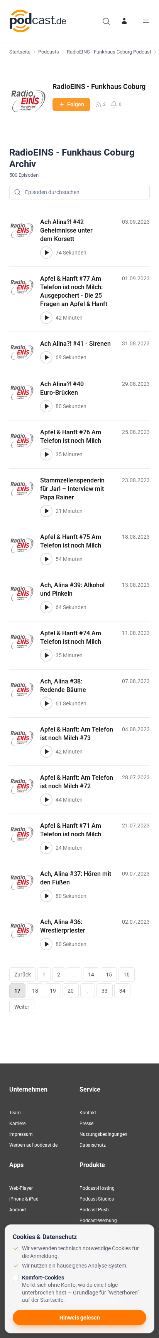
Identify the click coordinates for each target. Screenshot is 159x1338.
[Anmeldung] (124, 21)
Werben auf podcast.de (33, 1145)
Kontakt (88, 1112)
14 (91, 974)
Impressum (21, 1134)
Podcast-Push (94, 1209)
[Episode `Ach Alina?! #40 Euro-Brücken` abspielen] (46, 406)
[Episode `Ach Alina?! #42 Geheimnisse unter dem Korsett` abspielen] (46, 252)
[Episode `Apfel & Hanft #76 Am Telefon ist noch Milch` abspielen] (46, 454)
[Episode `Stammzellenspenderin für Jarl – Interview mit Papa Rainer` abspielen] (46, 511)
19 (53, 991)
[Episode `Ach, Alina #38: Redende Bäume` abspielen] (46, 703)
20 (71, 991)
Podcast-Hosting (97, 1188)
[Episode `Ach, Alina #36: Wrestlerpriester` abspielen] (46, 944)
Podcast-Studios (97, 1199)
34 (122, 991)
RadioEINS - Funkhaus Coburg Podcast (109, 52)
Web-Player (21, 1188)
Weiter (21, 1007)
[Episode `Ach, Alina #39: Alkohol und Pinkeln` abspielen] (46, 607)
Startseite (19, 52)
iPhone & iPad (24, 1199)
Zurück (22, 974)
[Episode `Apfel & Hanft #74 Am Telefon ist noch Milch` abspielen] (46, 655)
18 (35, 991)
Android (17, 1209)
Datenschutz (93, 1145)
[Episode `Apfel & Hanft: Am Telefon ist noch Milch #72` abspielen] (46, 800)
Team (15, 1112)
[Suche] (106, 21)
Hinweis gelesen (79, 1318)
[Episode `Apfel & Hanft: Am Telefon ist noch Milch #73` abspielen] (46, 751)
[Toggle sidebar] (146, 21)
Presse (86, 1123)
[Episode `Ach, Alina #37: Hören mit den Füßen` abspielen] (46, 896)
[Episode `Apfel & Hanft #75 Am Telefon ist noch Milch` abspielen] (46, 559)
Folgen (75, 104)
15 (109, 974)
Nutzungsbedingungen (103, 1134)
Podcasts (48, 52)
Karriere (17, 1123)
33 (104, 991)
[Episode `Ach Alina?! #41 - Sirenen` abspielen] (46, 357)
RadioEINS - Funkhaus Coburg (98, 86)
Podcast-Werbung (98, 1220)
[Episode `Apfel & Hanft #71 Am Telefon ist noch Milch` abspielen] (46, 848)
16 (126, 974)
